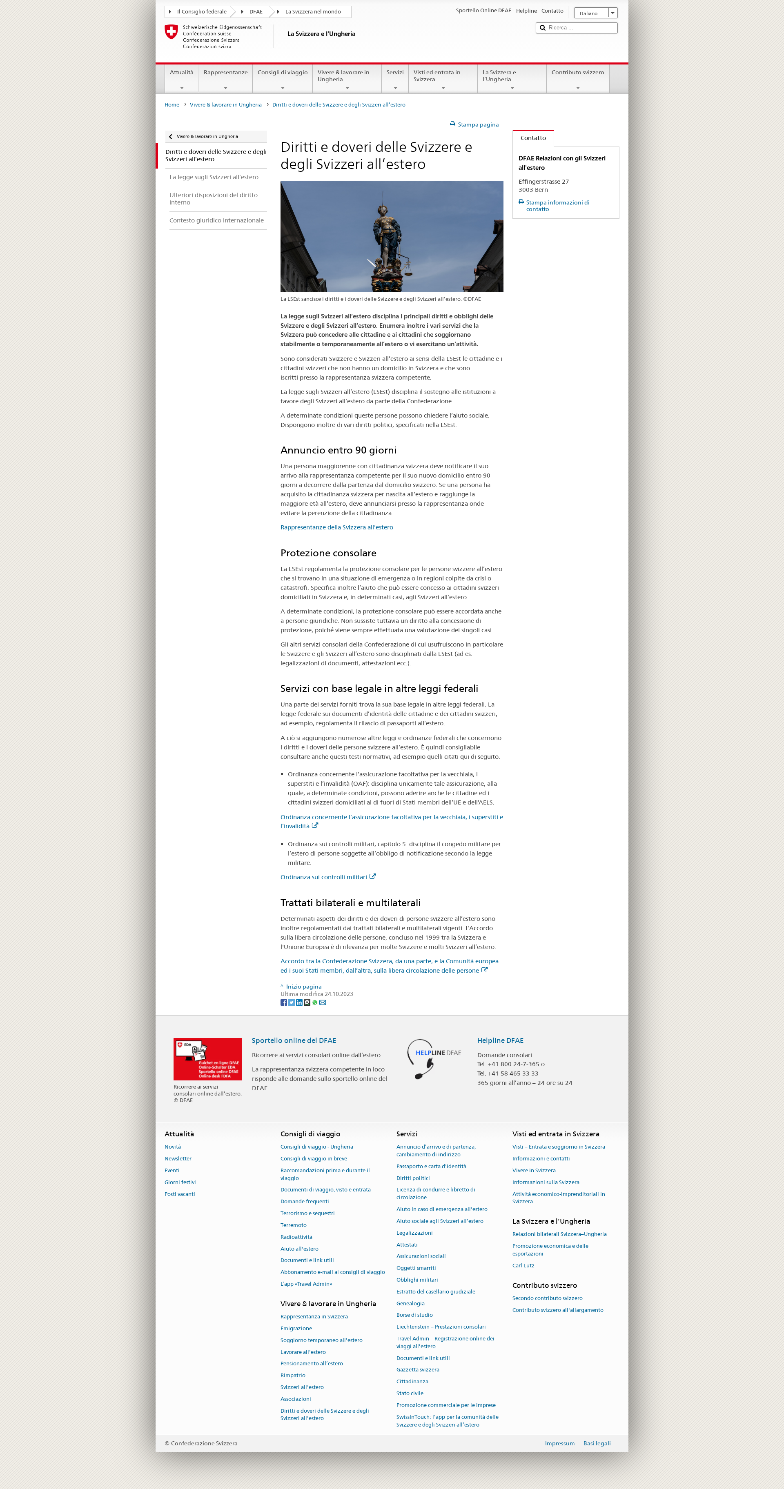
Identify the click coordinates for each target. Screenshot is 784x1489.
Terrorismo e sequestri (308, 1213)
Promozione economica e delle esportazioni (550, 1250)
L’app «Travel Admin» (306, 1284)
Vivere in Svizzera (534, 1170)
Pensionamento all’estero (312, 1364)
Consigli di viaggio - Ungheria (317, 1147)
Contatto (529, 138)
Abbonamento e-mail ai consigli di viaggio (333, 1272)
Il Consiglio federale (202, 12)
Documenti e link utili (307, 1261)
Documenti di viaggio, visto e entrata (326, 1190)
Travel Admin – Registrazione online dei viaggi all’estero (445, 1342)
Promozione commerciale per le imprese (446, 1405)
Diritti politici (413, 1178)
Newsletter (178, 1159)
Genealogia (410, 1303)
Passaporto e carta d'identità (431, 1166)
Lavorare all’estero (303, 1352)
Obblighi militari (417, 1280)
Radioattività (296, 1237)
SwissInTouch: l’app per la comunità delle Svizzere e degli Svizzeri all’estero (447, 1421)
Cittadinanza (412, 1382)
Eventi (172, 1170)
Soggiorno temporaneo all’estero (322, 1340)
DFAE (256, 12)
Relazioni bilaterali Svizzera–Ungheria (559, 1234)
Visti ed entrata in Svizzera (437, 75)
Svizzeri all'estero (302, 1387)
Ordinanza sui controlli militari (324, 877)
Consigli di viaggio (283, 72)
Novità (173, 1147)
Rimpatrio (293, 1375)
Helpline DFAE (500, 1040)
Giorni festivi (180, 1182)
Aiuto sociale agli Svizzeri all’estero (439, 1221)
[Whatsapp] (315, 1001)
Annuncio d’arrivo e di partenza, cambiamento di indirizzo (436, 1151)
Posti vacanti (180, 1194)
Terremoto (294, 1225)
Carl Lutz (523, 1265)
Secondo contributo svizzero (547, 1298)
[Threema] (308, 1001)
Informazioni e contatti (541, 1159)
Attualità (182, 72)
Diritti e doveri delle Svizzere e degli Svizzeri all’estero (325, 1415)
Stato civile (409, 1393)
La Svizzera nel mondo (313, 12)
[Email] (322, 1001)
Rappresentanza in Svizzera (314, 1316)
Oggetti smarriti (416, 1268)
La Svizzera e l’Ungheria (499, 75)
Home (172, 105)
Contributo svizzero (578, 72)
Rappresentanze (226, 72)
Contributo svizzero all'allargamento (558, 1310)
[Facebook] (284, 1001)
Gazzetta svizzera (417, 1370)
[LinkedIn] (300, 1001)
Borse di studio (414, 1315)
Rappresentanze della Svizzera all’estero (337, 527)
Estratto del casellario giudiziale (435, 1292)
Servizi (395, 72)
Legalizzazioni (414, 1233)
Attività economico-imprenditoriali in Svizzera (558, 1198)
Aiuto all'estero (299, 1249)
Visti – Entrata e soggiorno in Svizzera (558, 1147)
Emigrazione (296, 1328)
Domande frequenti (305, 1202)
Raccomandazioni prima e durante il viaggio (325, 1174)
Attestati (407, 1245)
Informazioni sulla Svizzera (545, 1182)
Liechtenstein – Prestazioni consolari (441, 1327)
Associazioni (296, 1399)
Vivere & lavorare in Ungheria (344, 75)
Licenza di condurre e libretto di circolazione (435, 1194)
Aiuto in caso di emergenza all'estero (442, 1209)
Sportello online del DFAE (294, 1040)
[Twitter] (292, 1001)
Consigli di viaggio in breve (314, 1159)
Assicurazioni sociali (421, 1256)
